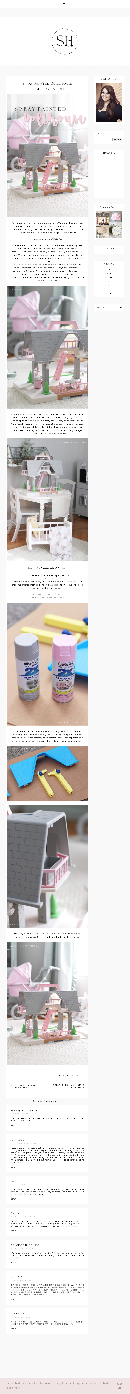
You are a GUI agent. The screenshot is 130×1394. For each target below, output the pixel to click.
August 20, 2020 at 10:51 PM (23, 1217)
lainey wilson (20, 1277)
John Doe (17, 1140)
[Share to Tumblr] (72, 1075)
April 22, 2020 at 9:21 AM (22, 1185)
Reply (13, 1126)
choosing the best (20, 1194)
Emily (14, 1181)
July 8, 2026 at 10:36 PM (22, 1317)
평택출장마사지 (68, 1321)
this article (25, 1162)
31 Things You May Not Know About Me (25, 1086)
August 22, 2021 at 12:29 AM (23, 1248)
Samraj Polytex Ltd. (24, 1110)
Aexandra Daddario (25, 1245)
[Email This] (56, 1075)
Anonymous (19, 1313)
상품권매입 (15, 1290)
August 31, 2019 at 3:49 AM (23, 1114)
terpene (14, 1258)
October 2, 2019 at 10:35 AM (24, 1143)
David (15, 1213)
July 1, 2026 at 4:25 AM (21, 1281)
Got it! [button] (119, 1385)
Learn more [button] (12, 1387)
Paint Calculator (70, 1226)
